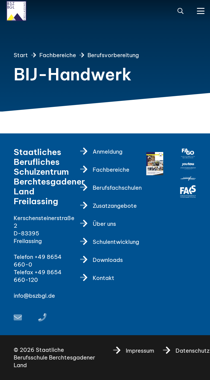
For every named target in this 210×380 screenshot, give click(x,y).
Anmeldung (107, 151)
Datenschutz (192, 350)
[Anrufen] (42, 317)
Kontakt (103, 277)
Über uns (104, 223)
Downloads (108, 259)
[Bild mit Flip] (154, 163)
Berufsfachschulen (117, 187)
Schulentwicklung (116, 241)
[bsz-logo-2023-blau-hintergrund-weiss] (16, 11)
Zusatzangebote (115, 205)
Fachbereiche (111, 169)
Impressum (140, 350)
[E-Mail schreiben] (18, 317)
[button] (180, 11)
